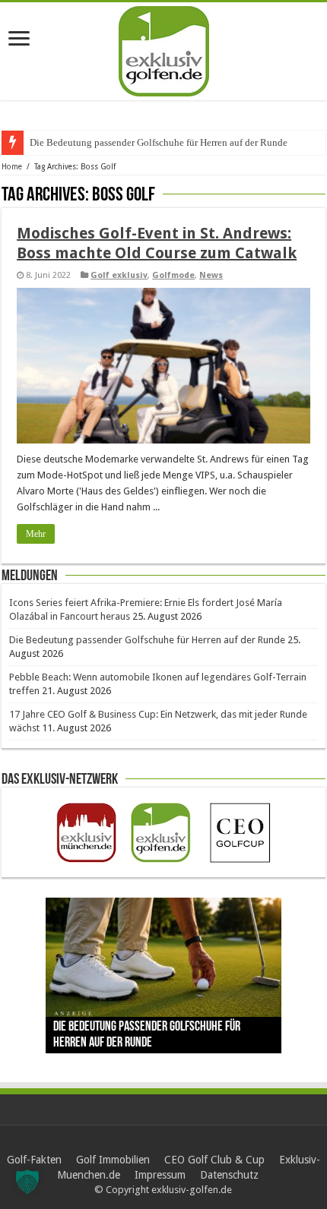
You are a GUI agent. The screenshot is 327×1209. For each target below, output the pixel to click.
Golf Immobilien (113, 1160)
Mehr (36, 534)
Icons (41, 142)
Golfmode (173, 275)
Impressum (160, 1175)
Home (12, 167)
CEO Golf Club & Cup (214, 1160)
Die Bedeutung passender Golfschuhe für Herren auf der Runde (147, 640)
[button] (27, 1181)
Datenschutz (229, 1175)
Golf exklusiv (119, 275)
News (211, 275)
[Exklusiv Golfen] (164, 48)
